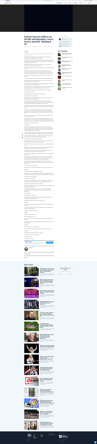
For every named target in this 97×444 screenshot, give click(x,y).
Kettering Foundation (61, 441)
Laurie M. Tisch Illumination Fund (62, 440)
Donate (49, 242)
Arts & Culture (26, 34)
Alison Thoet (40, 46)
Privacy (41, 436)
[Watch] (31, 271)
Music (41, 344)
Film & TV (34, 438)
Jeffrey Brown (27, 46)
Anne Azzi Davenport (33, 46)
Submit (71, 273)
